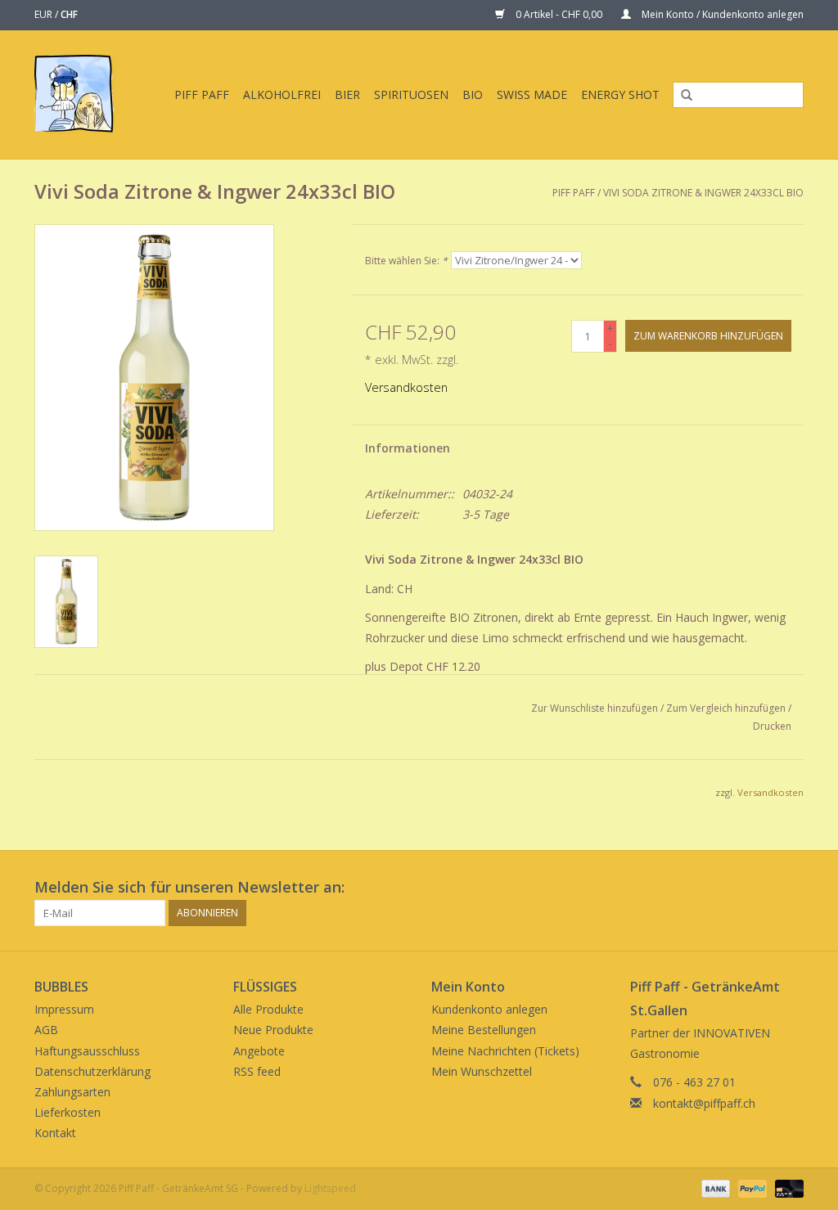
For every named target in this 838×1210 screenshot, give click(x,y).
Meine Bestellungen (483, 1029)
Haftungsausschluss (87, 1051)
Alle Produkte (268, 1009)
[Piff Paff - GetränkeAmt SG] (77, 94)
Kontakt (55, 1132)
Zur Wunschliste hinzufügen (594, 708)
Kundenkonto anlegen (489, 1009)
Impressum (64, 1009)
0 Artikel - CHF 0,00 (559, 14)
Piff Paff (201, 94)
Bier (347, 94)
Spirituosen (411, 94)
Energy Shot (620, 94)
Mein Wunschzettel (481, 1071)
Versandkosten (406, 387)
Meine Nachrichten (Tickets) (505, 1051)
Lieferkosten (67, 1112)
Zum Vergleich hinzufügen (727, 708)
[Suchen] (681, 96)
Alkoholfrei (282, 94)
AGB (46, 1029)
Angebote (259, 1051)
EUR (44, 14)
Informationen (407, 448)
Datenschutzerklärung (92, 1071)
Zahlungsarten (72, 1092)
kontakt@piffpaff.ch (704, 1103)
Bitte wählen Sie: (406, 261)
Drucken (772, 726)
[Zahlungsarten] (714, 1188)
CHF (69, 14)
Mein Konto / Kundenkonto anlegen (721, 14)
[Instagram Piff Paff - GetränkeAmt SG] (790, 888)
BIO (472, 94)
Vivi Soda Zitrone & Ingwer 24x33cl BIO (703, 193)
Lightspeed (330, 1188)
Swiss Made (532, 94)
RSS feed (257, 1071)
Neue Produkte (273, 1029)
